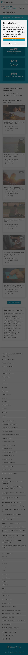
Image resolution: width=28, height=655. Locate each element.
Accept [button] (14, 39)
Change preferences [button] (14, 43)
